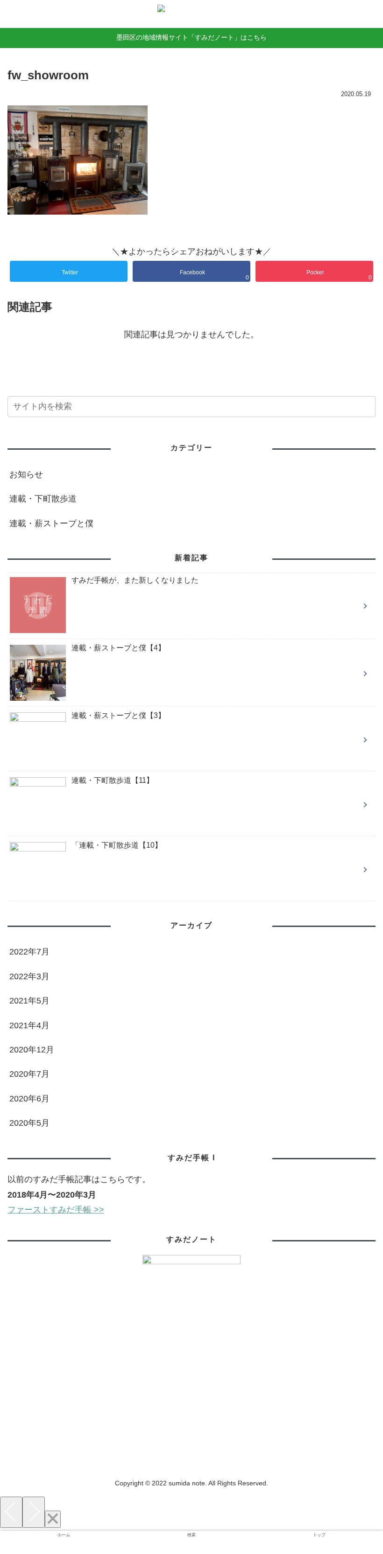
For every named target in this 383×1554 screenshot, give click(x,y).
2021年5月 (29, 1000)
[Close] (53, 1519)
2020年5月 (29, 1123)
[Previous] (11, 1512)
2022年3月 (29, 976)
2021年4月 (29, 1025)
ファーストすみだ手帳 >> (55, 1209)
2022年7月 (29, 951)
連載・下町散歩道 (43, 498)
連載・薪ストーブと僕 (51, 523)
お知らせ (26, 474)
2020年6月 (29, 1098)
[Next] (33, 1512)
